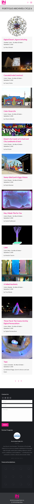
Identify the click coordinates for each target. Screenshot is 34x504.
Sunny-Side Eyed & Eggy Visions (15, 177)
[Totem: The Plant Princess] (21, 484)
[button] (13, 458)
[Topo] (28, 484)
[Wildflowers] (5, 476)
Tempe (9, 78)
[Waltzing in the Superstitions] (21, 476)
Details (19, 26)
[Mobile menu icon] (31, 2)
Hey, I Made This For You (13, 213)
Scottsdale (10, 364)
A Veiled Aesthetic (11, 284)
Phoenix (10, 144)
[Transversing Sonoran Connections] (13, 484)
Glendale (10, 287)
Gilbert (9, 326)
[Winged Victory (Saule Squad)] (28, 469)
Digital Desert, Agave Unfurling (15, 40)
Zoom (15, 26)
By (17, 42)
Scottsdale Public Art (17, 441)
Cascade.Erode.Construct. (13, 75)
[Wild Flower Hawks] (13, 476)
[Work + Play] (21, 469)
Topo (6, 362)
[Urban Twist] (28, 476)
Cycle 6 (10, 42)
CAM (6, 248)
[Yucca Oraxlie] (13, 469)
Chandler (6, 42)
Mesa (9, 250)
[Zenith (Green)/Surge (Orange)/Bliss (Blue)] (5, 469)
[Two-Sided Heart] (5, 484)
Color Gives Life (10, 111)
